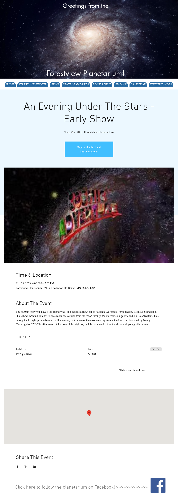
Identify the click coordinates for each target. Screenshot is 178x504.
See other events (89, 151)
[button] (76, 84)
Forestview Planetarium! (85, 73)
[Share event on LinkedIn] (34, 466)
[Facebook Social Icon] (158, 485)
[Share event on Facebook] (17, 466)
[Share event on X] (26, 466)
